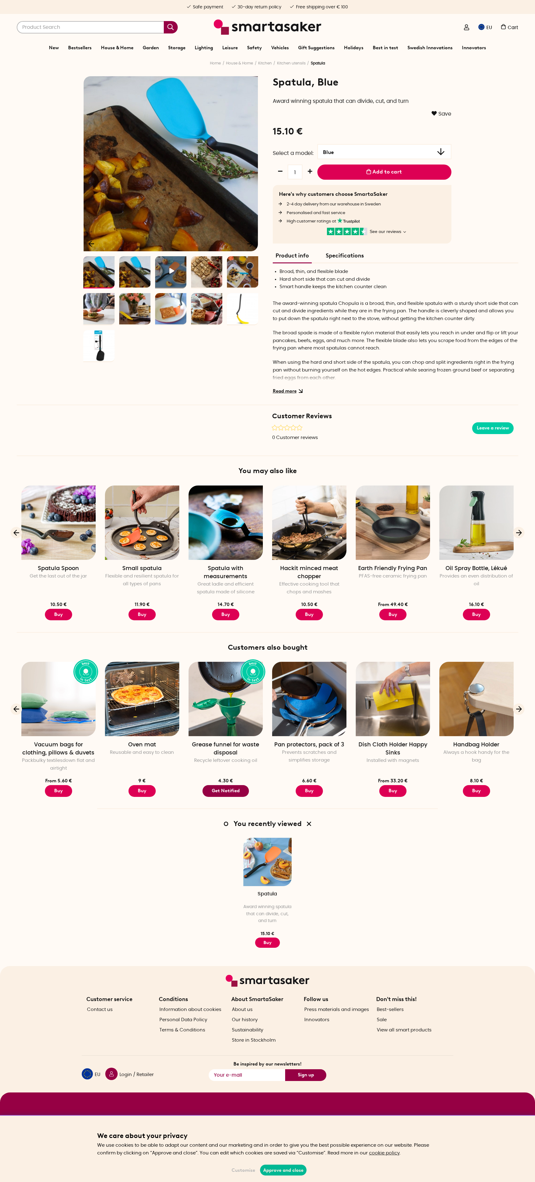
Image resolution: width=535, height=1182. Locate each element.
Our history (245, 1019)
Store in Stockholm (254, 1040)
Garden (151, 48)
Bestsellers (80, 48)
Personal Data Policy (183, 1019)
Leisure (230, 48)
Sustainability (247, 1030)
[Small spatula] (142, 523)
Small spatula (142, 568)
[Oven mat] (142, 699)
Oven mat (142, 745)
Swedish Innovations (430, 48)
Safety (254, 48)
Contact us (100, 1009)
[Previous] (92, 243)
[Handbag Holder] (476, 699)
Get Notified (226, 790)
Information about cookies (190, 1009)
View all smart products (404, 1030)
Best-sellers (390, 1009)
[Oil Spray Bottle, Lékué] (476, 523)
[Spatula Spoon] (58, 523)
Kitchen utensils (291, 63)
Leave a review (493, 428)
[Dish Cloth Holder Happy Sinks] (393, 699)
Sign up (306, 1075)
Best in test (385, 48)
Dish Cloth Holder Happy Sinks (393, 749)
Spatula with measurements (225, 572)
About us (242, 1009)
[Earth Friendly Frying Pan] (393, 523)
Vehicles (280, 48)
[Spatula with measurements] (226, 523)
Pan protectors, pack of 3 (309, 745)
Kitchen (265, 63)
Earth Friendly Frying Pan (392, 568)
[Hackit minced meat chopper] (309, 523)
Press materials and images (336, 1009)
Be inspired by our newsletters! (267, 1064)
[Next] (250, 243)
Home (215, 63)
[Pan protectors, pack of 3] (309, 699)
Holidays (353, 48)
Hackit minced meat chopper (309, 572)
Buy (58, 614)
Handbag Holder (476, 745)
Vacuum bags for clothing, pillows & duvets (58, 749)
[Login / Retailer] (466, 27)
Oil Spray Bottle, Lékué (476, 568)
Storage (176, 48)
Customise (243, 1170)
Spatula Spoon (58, 568)
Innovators (474, 48)
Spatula (267, 893)
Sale (382, 1019)
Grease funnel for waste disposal (225, 749)
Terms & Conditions (182, 1030)
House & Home (117, 48)
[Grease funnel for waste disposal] (226, 699)
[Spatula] (267, 862)
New (54, 48)
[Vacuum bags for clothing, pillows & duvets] (58, 699)
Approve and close (283, 1170)
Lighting (204, 48)
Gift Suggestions (316, 48)
